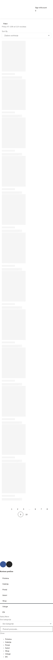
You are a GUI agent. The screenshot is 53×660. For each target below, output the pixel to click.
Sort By (5, 31)
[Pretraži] (49, 625)
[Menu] (49, 11)
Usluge (5, 606)
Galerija (5, 584)
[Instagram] (9, 564)
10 (26, 514)
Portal (4, 590)
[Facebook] (3, 564)
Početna (5, 578)
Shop (4, 601)
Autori (4, 595)
